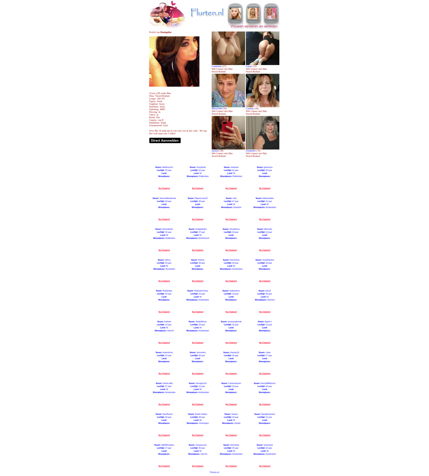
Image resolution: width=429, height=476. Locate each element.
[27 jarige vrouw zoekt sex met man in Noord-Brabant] (228, 64)
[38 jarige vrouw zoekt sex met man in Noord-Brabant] (228, 148)
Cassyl (249, 66)
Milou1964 (217, 108)
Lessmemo (217, 66)
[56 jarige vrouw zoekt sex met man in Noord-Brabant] (228, 106)
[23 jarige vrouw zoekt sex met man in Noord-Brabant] (262, 64)
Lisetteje (250, 108)
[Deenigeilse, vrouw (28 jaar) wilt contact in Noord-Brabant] (174, 86)
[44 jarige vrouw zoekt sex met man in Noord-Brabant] (262, 106)
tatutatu (215, 151)
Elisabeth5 (251, 151)
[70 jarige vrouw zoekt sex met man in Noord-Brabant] (262, 148)
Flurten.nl (214, 472)
